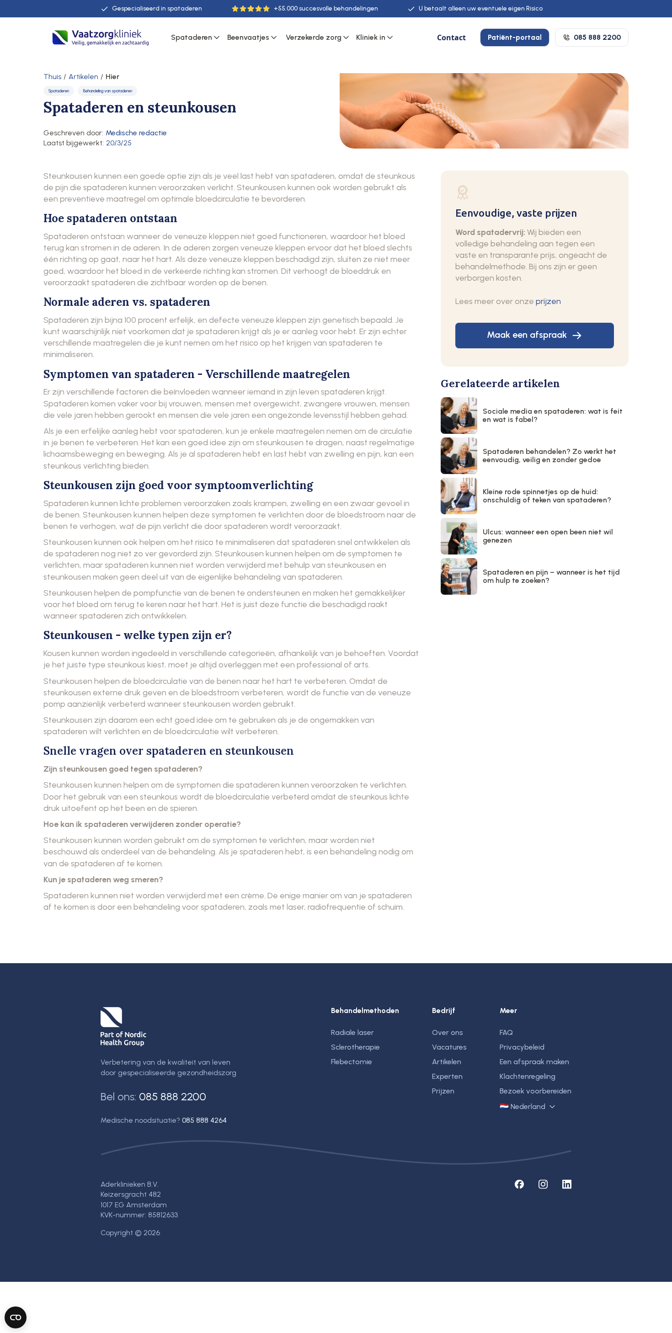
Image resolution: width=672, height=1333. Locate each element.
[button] (196, 37)
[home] (100, 38)
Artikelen (83, 76)
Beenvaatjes (248, 37)
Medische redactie (136, 132)
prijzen (548, 301)
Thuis (52, 76)
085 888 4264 (204, 1120)
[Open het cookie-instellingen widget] (16, 1317)
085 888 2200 (172, 1096)
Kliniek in (370, 37)
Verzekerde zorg (313, 37)
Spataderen (191, 37)
